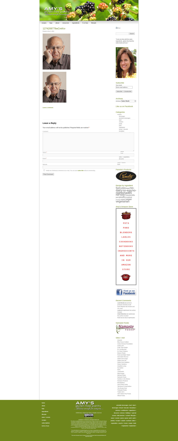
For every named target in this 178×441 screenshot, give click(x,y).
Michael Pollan (121, 375)
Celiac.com (120, 345)
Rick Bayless (121, 382)
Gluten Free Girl (121, 360)
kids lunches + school (123, 415)
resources (65, 23)
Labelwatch (120, 371)
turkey (123, 199)
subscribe (81, 170)
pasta (122, 418)
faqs (51, 23)
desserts (116, 413)
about (57, 23)
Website (45, 164)
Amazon (119, 340)
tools (134, 423)
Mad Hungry (120, 373)
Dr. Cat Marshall (121, 349)
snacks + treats (123, 423)
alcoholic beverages (124, 118)
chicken (117, 410)
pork (117, 197)
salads (123, 420)
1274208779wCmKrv (54, 28)
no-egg (127, 190)
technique (118, 199)
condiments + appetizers (128, 410)
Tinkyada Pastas (122, 390)
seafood (129, 197)
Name (45, 152)
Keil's (118, 369)
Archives (118, 101)
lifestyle (93, 23)
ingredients (75, 23)
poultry (122, 197)
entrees (122, 413)
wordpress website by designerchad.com (88, 419)
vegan (129, 199)
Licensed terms (89, 417)
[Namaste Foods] (125, 333)
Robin (119, 317)
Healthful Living (121, 366)
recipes (44, 23)
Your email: (119, 85)
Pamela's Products (122, 381)
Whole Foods (121, 395)
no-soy (120, 194)
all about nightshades (129, 317)
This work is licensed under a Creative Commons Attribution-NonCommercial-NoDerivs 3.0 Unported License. (88, 436)
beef (128, 188)
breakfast (132, 408)
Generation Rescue (122, 357)
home (43, 403)
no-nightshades (126, 191)
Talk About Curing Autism (124, 386)
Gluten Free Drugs (122, 358)
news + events (46, 417)
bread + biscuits (124, 408)
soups (130, 423)
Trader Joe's (120, 392)
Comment (45, 131)
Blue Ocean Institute (123, 342)
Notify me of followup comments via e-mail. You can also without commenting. (70, 170)
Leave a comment (48, 107)
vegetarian (122, 201)
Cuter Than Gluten (122, 347)
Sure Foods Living (122, 384)
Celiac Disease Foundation (125, 344)
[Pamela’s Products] (126, 181)
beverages (122, 116)
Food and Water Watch (123, 355)
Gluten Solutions (122, 364)
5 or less (85, 23)
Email (45, 158)
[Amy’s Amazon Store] (126, 284)
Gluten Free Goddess (123, 362)
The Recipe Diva (122, 388)
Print (118, 28)
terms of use (45, 426)
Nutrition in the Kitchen (123, 379)
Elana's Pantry (121, 353)
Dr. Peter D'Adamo (122, 351)
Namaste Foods (121, 377)
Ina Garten (120, 368)
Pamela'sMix (130, 195)
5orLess (121, 188)
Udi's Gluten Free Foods (124, 393)
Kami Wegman (121, 306)
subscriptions (46, 423)
